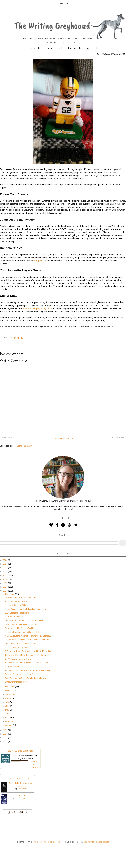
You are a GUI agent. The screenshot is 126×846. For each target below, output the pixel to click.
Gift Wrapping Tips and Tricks (18, 659)
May (7, 710)
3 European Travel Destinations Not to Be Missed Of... (29, 651)
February (9, 721)
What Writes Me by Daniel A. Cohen (21, 643)
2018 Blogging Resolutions (17, 613)
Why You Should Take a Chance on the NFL (24, 620)
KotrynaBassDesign (96, 842)
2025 (5, 560)
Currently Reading (17, 779)
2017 (5, 591)
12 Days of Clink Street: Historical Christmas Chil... (27, 663)
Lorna (15, 755)
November (10, 687)
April (7, 714)
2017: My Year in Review (16, 601)
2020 (5, 579)
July (7, 702)
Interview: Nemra (12, 666)
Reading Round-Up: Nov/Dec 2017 (20, 597)
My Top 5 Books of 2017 (15, 605)
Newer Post (9, 438)
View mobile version (64, 439)
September (10, 694)
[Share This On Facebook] (11, 338)
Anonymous (22, 789)
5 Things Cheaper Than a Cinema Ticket (23, 632)
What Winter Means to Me (16, 682)
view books (35, 767)
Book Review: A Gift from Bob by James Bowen (25, 678)
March (8, 717)
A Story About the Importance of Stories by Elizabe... (28, 636)
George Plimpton (22, 798)
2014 (5, 738)
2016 (5, 730)
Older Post (117, 438)
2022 (5, 572)
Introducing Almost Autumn (17, 647)
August (8, 698)
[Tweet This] (18, 338)
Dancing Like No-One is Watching (20, 628)
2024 (5, 564)
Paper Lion (21, 795)
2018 (5, 587)
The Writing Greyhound (49, 842)
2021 (5, 575)
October (9, 691)
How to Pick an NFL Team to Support (21, 624)
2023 (5, 568)
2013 (5, 741)
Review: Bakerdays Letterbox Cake (20, 674)
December (10, 594)
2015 (5, 734)
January (9, 725)
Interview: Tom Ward (14, 616)
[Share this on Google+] (23, 338)
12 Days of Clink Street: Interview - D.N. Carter (25, 655)
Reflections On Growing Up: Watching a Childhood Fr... (29, 640)
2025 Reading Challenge (20, 750)
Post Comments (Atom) (22, 446)
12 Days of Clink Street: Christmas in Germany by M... (28, 670)
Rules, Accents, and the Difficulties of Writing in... (26, 609)
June (7, 706)
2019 (5, 583)
